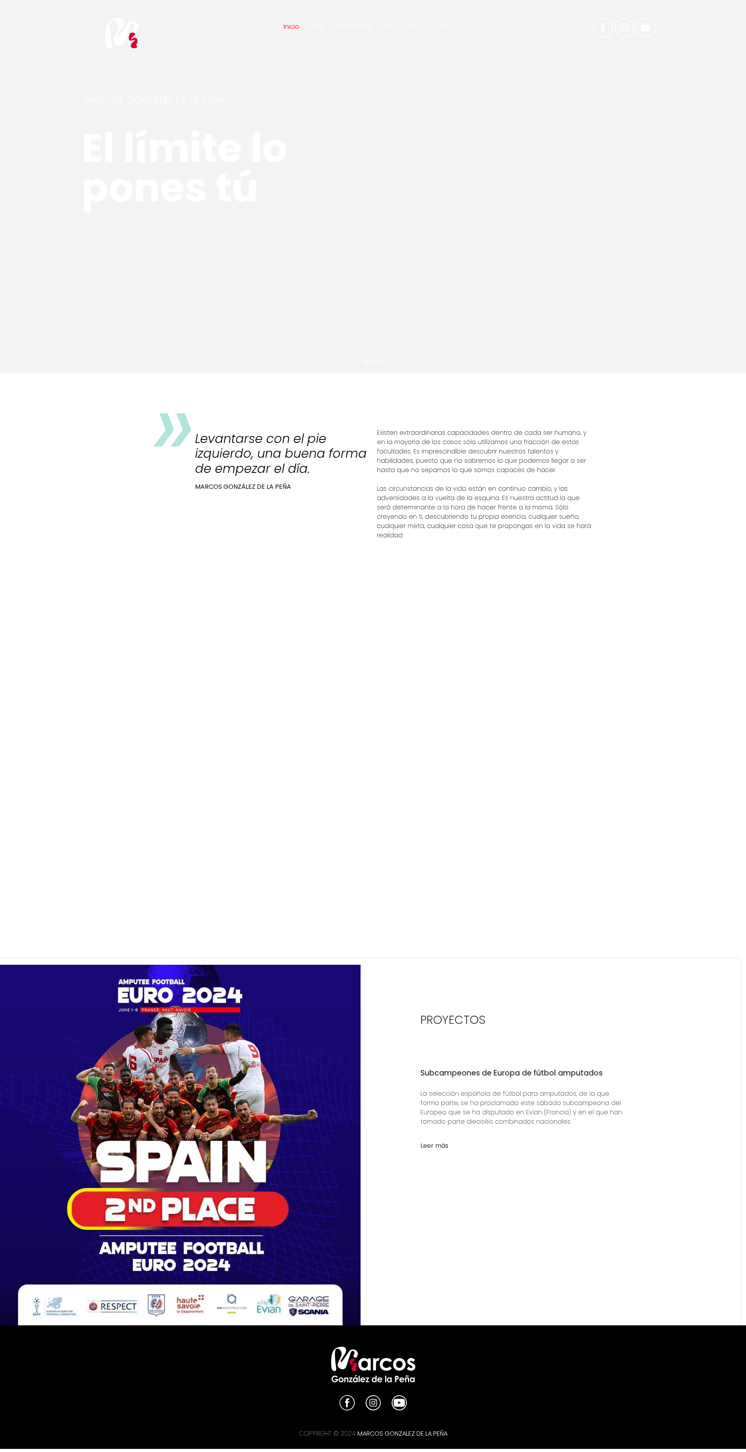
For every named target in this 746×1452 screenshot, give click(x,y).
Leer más (434, 1145)
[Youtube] (645, 27)
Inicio (291, 26)
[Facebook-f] (603, 27)
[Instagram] (624, 27)
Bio (319, 26)
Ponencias (355, 26)
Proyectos (402, 26)
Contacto (448, 26)
